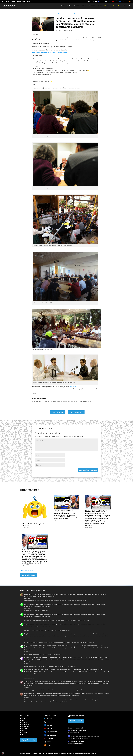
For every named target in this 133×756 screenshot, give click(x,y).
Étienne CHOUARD (29, 594)
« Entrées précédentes (26, 571)
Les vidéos (25, 728)
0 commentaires (67, 30)
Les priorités (25, 724)
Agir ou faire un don (76, 412)
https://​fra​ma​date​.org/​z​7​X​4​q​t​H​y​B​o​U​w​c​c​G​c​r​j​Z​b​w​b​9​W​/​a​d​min (49, 52)
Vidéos (84, 5)
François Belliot (28, 693)
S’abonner (24, 722)
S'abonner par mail (76, 721)
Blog (23, 730)
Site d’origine (92, 5)
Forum (88, 1)
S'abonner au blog (57, 412)
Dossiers (76, 5)
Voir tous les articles (28, 575)
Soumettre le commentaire (88, 470)
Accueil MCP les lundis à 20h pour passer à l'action (17, 1)
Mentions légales (53, 753)
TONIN (26, 681)
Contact (125, 5)
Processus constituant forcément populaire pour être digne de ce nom (63, 401)
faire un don (73, 387)
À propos (99, 5)
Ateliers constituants (37, 401)
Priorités (69, 5)
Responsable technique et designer (85, 753)
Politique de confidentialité (66, 753)
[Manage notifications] (3, 753)
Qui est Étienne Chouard (40, 753)
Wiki (93, 1)
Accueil (63, 5)
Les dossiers (25, 726)
